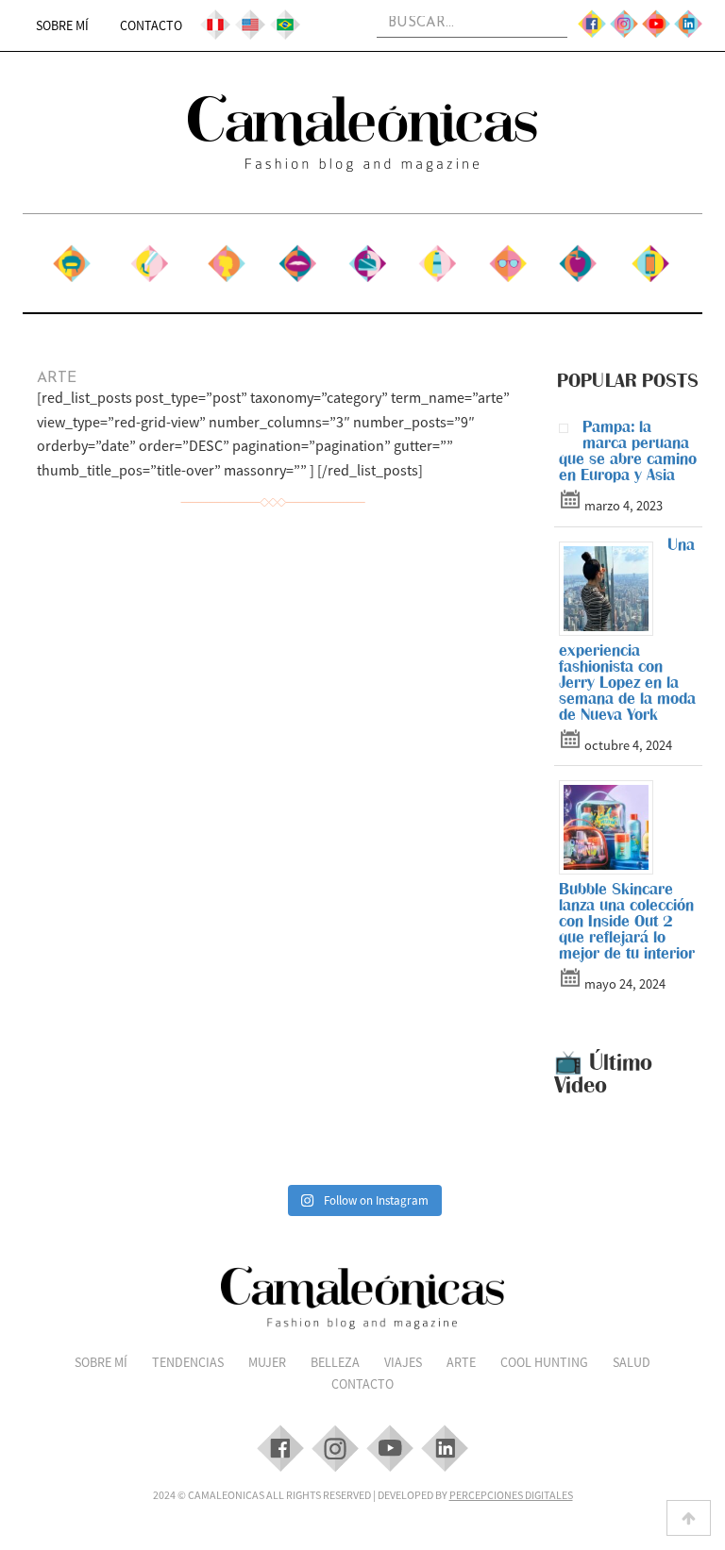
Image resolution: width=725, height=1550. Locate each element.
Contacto (151, 25)
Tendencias (149, 256)
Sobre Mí (62, 25)
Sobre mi (71, 256)
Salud (578, 256)
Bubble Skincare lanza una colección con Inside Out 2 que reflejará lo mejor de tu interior (627, 920)
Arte (437, 256)
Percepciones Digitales (511, 1495)
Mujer (226, 256)
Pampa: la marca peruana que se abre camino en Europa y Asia (628, 450)
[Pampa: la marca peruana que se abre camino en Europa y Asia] (570, 432)
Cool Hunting (507, 266)
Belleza (297, 256)
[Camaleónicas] (362, 133)
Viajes (367, 256)
